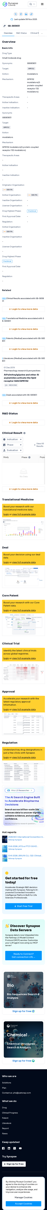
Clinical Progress (10, 1113)
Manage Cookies (23, 1197)
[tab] (8, 33)
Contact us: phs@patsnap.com (16, 1093)
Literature (6, 1123)
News (5, 1133)
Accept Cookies (23, 1203)
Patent (5, 1118)
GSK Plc (10, 190)
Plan (4, 1088)
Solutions (6, 1083)
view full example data (24, 514)
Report (5, 1128)
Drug (4, 1107)
